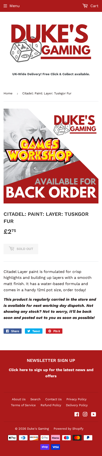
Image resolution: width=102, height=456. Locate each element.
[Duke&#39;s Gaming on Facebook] (76, 415)
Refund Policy (51, 405)
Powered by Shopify (68, 428)
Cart (93, 6)
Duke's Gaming (38, 428)
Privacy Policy (76, 399)
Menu (14, 6)
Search (35, 399)
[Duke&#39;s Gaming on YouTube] (93, 415)
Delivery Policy (77, 405)
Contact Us (53, 399)
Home (8, 93)
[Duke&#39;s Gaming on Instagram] (85, 415)
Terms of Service (23, 405)
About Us (19, 399)
